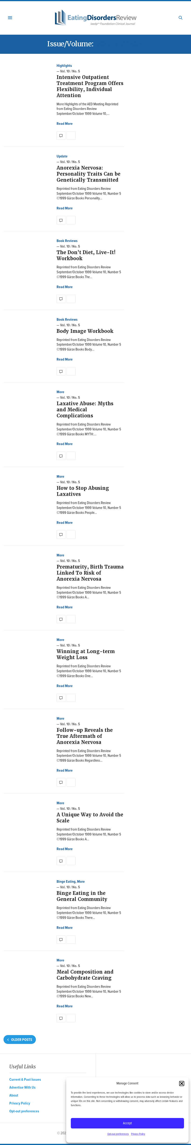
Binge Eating (66, 881)
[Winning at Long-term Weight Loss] (61, 698)
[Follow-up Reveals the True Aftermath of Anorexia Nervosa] (61, 782)
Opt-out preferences (118, 1134)
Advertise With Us (22, 1087)
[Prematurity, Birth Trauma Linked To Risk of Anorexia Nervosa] (61, 619)
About (13, 1095)
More (60, 392)
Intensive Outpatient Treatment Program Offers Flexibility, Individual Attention (90, 86)
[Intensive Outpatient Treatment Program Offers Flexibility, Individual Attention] (61, 135)
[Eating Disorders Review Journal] (95, 17)
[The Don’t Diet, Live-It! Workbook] (61, 299)
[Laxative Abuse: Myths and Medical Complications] (61, 456)
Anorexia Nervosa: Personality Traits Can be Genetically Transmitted (88, 174)
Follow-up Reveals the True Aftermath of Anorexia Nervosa (85, 736)
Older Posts (21, 1039)
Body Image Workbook (85, 331)
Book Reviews (67, 241)
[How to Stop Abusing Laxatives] (61, 534)
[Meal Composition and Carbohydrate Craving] (61, 1018)
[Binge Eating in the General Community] (61, 939)
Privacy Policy (138, 1134)
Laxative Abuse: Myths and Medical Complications (85, 410)
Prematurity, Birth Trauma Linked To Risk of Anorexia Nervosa (90, 573)
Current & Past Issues (25, 1079)
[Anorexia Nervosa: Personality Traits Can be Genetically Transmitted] (61, 220)
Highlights (64, 65)
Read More (65, 123)
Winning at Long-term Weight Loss (86, 654)
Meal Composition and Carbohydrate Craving (85, 975)
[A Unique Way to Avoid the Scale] (61, 861)
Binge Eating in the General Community (82, 896)
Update (62, 156)
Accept (127, 1123)
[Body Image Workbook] (61, 371)
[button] (181, 1083)
